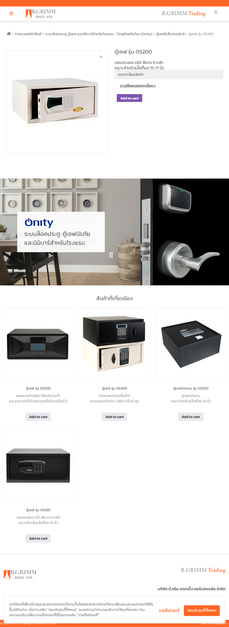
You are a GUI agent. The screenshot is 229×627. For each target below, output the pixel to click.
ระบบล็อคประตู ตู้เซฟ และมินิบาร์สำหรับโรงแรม (79, 34)
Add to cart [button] (38, 416)
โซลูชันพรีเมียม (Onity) (134, 34)
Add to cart (129, 98)
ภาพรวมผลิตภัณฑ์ (28, 34)
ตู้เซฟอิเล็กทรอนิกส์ (170, 34)
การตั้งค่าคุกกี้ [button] (169, 610)
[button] (11, 13)
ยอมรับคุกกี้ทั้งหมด (202, 610)
